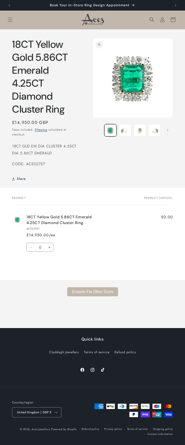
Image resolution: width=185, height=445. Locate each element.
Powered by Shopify (64, 429)
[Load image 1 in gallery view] (110, 130)
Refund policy (125, 352)
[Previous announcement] (9, 5)
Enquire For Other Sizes (92, 292)
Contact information (160, 434)
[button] (10, 19)
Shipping (41, 130)
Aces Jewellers (41, 429)
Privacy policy (113, 429)
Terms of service (97, 352)
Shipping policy (163, 429)
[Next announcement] (175, 5)
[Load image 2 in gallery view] (125, 130)
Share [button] (21, 178)
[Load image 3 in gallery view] (140, 130)
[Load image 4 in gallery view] (154, 130)
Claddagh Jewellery (64, 352)
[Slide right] (167, 130)
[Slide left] (97, 130)
